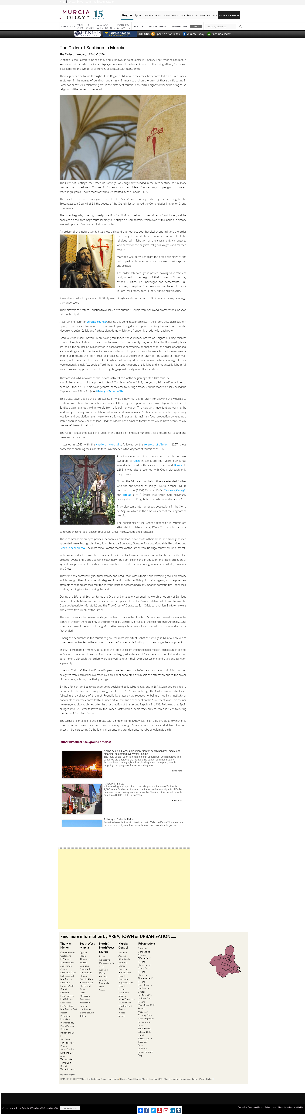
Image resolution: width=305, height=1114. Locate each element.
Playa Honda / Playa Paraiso (67, 1024)
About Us (282, 1107)
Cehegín (181, 490)
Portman (64, 1029)
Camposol (85, 969)
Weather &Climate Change (86, 26)
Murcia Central (123, 945)
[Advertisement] (124, 889)
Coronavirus (113, 1079)
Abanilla (123, 952)
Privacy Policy (264, 1107)
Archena (123, 962)
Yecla (102, 989)
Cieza (137, 460)
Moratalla (104, 983)
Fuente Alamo (87, 979)
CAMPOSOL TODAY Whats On (75, 1079)
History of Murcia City (110, 391)
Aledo (83, 955)
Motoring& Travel (123, 26)
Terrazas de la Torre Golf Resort (67, 1063)
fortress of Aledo (155, 444)
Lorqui (122, 989)
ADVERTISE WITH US (87, 1)
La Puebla (65, 982)
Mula (101, 986)
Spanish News (179, 26)
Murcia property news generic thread (180, 1079)
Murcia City (125, 1002)
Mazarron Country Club (145, 1013)
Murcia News (68, 26)
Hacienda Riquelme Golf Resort (126, 982)
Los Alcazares (67, 995)
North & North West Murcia (106, 947)
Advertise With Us (295, 1107)
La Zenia (142, 1048)
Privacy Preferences (70, 1108)
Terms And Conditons (247, 1107)
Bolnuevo (84, 965)
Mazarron (85, 995)
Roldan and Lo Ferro (67, 1034)
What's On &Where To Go (104, 26)
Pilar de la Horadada (65, 1017)
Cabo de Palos (67, 952)
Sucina (122, 1015)
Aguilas (83, 952)
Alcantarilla (124, 959)
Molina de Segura (124, 994)
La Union (64, 992)
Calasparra (104, 959)
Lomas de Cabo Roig (145, 1053)
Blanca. (179, 465)
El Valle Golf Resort (125, 974)
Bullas (128, 494)
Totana (83, 1015)
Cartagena (65, 955)
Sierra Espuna (87, 1012)
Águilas (138, 15)
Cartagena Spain (98, 1079)
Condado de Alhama (86, 974)
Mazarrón (200, 15)
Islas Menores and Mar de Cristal (67, 966)
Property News (157, 26)
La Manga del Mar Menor (67, 977)
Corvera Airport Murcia (130, 1079)
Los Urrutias (66, 1005)
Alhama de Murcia (152, 15)
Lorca (175, 15)
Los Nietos (65, 1002)
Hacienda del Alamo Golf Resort (86, 986)
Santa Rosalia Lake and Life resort (67, 1053)
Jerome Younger (97, 321)
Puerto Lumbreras (85, 1007)
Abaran (122, 955)
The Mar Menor (65, 945)
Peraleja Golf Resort (125, 1007)
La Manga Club (68, 972)
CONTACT (71, 1)
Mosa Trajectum (127, 999)
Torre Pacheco (67, 1069)
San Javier (212, 15)
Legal (274, 1107)
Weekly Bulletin (206, 1079)
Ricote (122, 1012)
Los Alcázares (186, 15)
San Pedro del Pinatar (67, 1044)
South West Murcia (87, 945)
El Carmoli (65, 959)
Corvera (123, 969)
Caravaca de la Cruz (106, 965)
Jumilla (166, 15)
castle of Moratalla (108, 444)
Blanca (122, 965)
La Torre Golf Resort (67, 987)
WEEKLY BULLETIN (106, 1)
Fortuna (103, 976)
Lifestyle (138, 26)
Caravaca (169, 490)
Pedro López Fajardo (72, 548)
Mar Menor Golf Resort (68, 1011)
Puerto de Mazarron (85, 1001)
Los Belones (66, 999)
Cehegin (103, 969)
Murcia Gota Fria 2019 (152, 1079)
